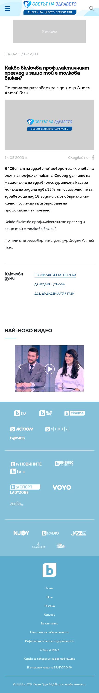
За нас (50, 588)
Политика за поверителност (49, 632)
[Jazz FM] (78, 533)
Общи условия (49, 650)
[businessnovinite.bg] (64, 464)
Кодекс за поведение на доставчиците (49, 659)
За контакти (49, 623)
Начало (12, 54)
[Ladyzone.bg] (19, 493)
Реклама (49, 606)
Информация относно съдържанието (49, 641)
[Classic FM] (38, 545)
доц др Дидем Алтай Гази (54, 294)
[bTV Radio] (50, 533)
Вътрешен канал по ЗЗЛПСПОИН (49, 667)
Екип (50, 597)
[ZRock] (62, 546)
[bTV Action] (22, 429)
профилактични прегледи (55, 275)
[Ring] (17, 439)
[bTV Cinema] (74, 414)
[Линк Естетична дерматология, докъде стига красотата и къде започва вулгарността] (49, 391)
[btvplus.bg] (18, 472)
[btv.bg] (21, 414)
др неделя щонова (50, 284)
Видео (31, 54)
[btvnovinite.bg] (26, 463)
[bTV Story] (57, 429)
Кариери (49, 615)
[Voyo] (62, 486)
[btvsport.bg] (25, 487)
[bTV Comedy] (46, 414)
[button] (19, 366)
